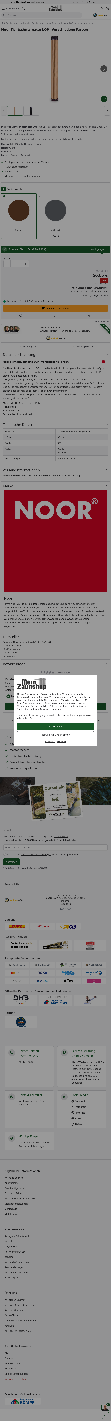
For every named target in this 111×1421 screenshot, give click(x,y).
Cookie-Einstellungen (72, 715)
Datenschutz (50, 741)
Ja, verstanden (55, 726)
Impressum (61, 741)
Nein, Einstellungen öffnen (55, 734)
